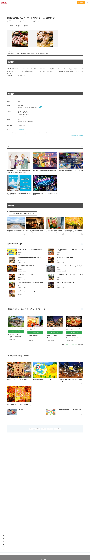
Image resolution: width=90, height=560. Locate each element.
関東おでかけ (18, 553)
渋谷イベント (49, 553)
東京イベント (37, 553)
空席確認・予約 (16, 331)
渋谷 (31, 429)
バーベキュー (67, 344)
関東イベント (24, 553)
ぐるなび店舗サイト (22, 129)
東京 (44, 429)
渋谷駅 (37, 429)
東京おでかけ (31, 553)
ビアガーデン (74, 344)
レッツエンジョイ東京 (11, 553)
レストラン (57, 428)
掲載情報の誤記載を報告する (77, 135)
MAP (41, 107)
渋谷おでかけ (43, 553)
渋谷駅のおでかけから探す (57, 553)
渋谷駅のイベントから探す (68, 553)
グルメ (50, 429)
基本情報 (11, 94)
